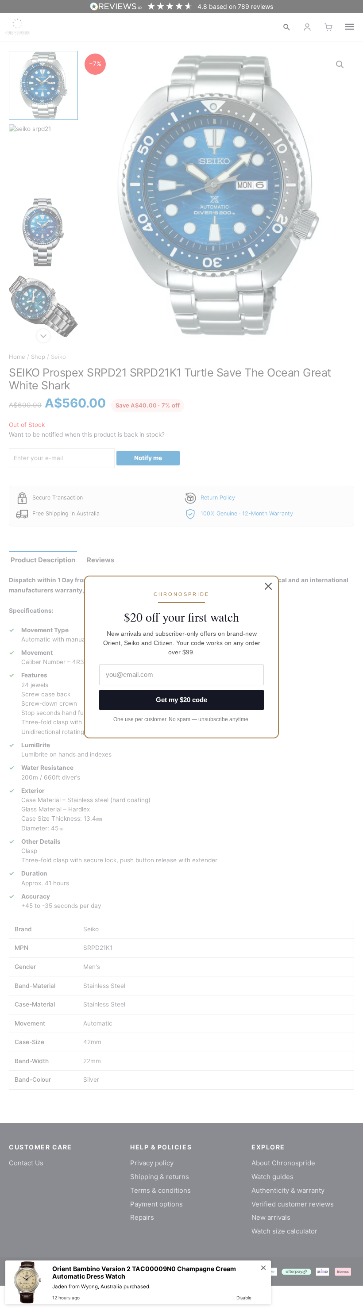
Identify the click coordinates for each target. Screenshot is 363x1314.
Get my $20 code (181, 699)
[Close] (268, 586)
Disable (243, 1297)
